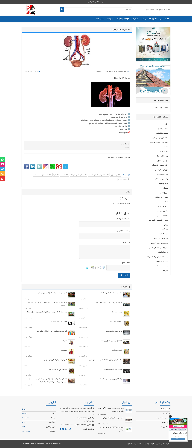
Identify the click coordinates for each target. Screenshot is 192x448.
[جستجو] (62, 9)
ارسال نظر (124, 275)
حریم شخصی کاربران (162, 444)
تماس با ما (100, 19)
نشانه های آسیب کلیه (41, 175)
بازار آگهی (114, 175)
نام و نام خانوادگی (123, 219)
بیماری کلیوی (122, 179)
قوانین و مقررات (122, 19)
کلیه (55, 175)
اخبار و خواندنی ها (149, 19)
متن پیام (126, 242)
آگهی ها (135, 19)
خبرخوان (129, 444)
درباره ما (110, 19)
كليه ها (63, 175)
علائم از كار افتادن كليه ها (120, 78)
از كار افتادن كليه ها (78, 175)
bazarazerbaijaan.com (39, 444)
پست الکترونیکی (123, 231)
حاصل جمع (126, 262)
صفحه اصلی (164, 19)
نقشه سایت (137, 444)
